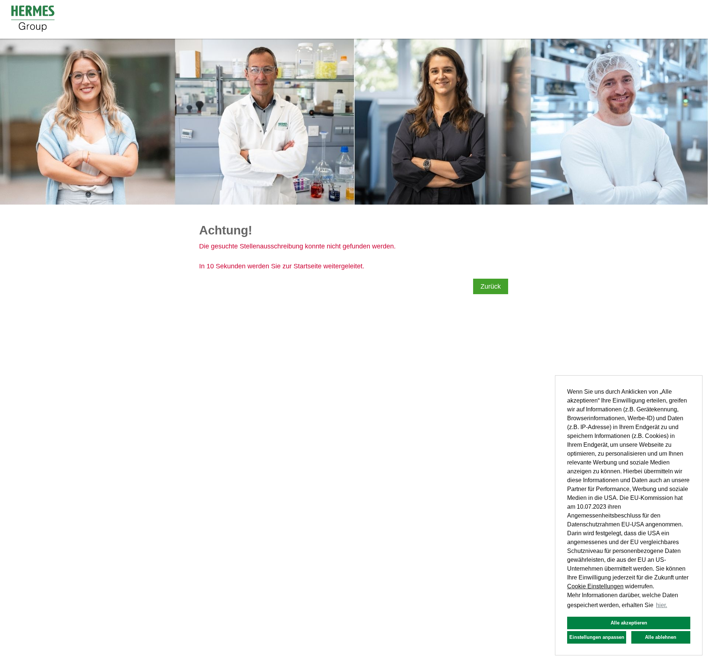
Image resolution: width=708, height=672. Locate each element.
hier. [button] (661, 605)
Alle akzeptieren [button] (629, 623)
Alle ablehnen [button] (660, 637)
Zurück (490, 286)
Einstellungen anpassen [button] (596, 637)
